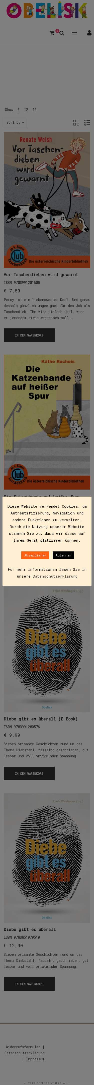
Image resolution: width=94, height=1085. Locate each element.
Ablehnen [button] (63, 555)
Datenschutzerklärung (55, 576)
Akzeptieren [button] (35, 555)
